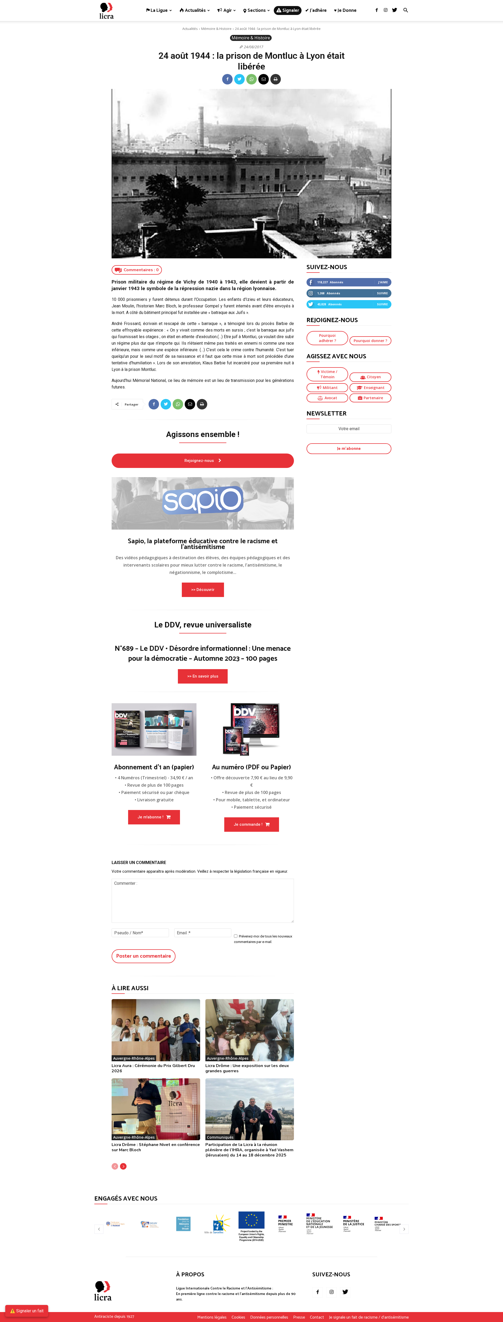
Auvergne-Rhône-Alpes (134, 1058)
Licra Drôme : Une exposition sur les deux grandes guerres (247, 1068)
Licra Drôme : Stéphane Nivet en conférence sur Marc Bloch (156, 1147)
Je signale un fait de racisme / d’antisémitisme (369, 1317)
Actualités (190, 28)
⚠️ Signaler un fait (26, 1310)
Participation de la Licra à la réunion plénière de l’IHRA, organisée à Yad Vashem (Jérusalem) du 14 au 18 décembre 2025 (249, 1150)
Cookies (238, 1317)
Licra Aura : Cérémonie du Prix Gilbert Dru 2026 (153, 1068)
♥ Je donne (345, 10)
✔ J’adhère (316, 10)
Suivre (382, 293)
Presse (299, 1317)
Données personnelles (269, 1317)
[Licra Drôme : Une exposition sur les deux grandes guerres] (249, 1030)
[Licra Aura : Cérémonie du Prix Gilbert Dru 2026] (156, 1030)
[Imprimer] (275, 79)
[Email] (263, 79)
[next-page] (123, 1166)
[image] (203, 503)
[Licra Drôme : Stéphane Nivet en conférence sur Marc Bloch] (156, 1109)
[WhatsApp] (251, 79)
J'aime (383, 282)
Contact (317, 1317)
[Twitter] (394, 10)
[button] (405, 10)
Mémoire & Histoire (216, 28)
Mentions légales (212, 1317)
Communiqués (220, 1137)
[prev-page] (115, 1166)
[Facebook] (377, 10)
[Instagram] (386, 10)
